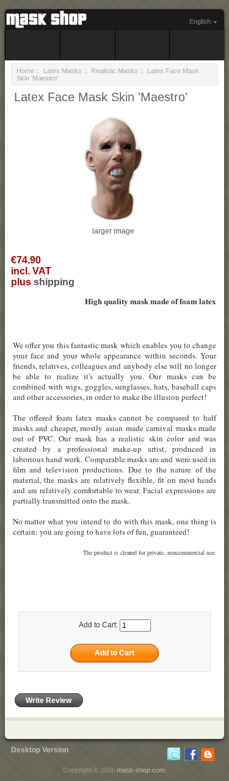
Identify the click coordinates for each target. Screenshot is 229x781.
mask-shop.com (141, 770)
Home (25, 70)
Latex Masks (62, 70)
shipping (54, 282)
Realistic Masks (114, 70)
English (200, 21)
